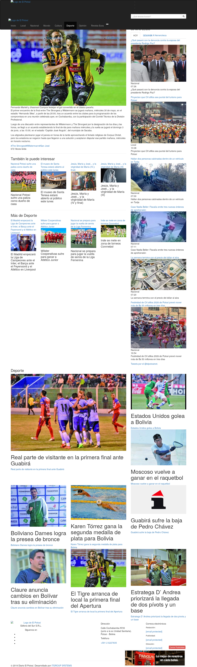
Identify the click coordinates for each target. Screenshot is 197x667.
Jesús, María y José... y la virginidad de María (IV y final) (83, 166)
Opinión (82, 25)
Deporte (70, 25)
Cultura (58, 25)
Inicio (13, 25)
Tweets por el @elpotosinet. (144, 363)
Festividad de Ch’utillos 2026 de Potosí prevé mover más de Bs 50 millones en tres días (156, 304)
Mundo (46, 25)
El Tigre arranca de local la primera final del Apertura (96, 611)
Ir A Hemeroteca (159, 35)
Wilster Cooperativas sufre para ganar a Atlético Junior (51, 223)
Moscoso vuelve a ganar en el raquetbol (150, 483)
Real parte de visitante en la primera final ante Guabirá (37, 469)
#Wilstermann (32, 145)
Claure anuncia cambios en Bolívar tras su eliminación (37, 607)
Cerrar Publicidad (177, 647)
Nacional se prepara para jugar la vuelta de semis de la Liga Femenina (83, 223)
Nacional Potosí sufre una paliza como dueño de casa (23, 166)
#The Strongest (18, 145)
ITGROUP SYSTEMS (62, 665)
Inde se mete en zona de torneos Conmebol (113, 222)
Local (23, 25)
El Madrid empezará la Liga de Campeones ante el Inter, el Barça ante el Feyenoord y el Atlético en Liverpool (23, 226)
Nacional (34, 25)
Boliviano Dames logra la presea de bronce (32, 545)
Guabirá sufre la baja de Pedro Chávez (150, 532)
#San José (44, 145)
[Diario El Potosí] (68, 1)
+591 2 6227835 (109, 642)
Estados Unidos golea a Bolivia (146, 427)
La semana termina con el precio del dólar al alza (155, 257)
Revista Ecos (97, 25)
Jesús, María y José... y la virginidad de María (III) (113, 165)
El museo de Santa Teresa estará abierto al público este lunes (52, 166)
